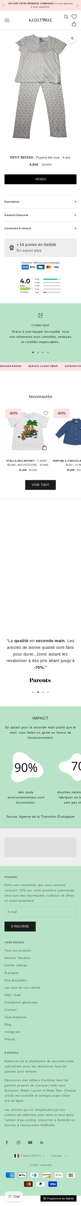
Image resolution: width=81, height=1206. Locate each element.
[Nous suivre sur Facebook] (6, 1142)
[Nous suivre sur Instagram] (18, 1142)
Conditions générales (21, 1002)
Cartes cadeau (15, 965)
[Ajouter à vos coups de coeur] (45, 413)
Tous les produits (17, 950)
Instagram (12, 1032)
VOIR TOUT (40, 485)
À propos (11, 973)
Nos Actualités (15, 980)
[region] (40, 329)
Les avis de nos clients (22, 987)
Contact (10, 1009)
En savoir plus (29, 250)
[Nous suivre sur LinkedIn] (42, 1142)
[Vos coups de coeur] (74, 16)
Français (56, 1155)
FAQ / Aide (12, 995)
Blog (7, 1024)
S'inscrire (20, 926)
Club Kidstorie (15, 1017)
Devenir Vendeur (17, 958)
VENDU (40, 179)
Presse (9, 1039)
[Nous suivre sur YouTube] (30, 1142)
